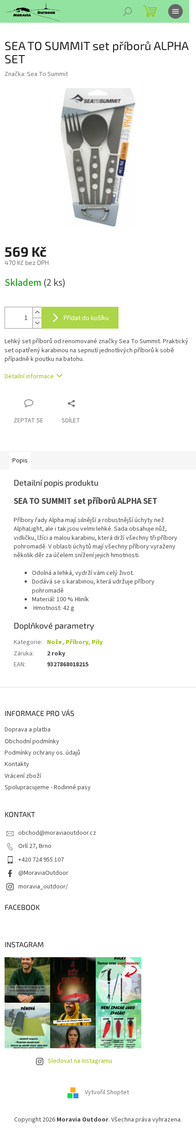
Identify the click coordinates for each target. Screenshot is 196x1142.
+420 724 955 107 (41, 859)
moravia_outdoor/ (43, 886)
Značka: (36, 74)
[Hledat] (128, 11)
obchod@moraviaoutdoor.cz (57, 832)
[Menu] (175, 11)
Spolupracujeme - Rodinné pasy (48, 787)
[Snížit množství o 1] (36, 323)
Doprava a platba (28, 729)
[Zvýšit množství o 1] (36, 312)
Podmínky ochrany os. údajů (42, 752)
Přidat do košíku (86, 317)
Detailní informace (29, 376)
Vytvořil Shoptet (107, 1092)
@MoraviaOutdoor (43, 873)
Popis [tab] (20, 460)
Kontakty (17, 764)
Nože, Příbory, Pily (75, 642)
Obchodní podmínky (32, 741)
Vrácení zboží (23, 776)
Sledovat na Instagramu (80, 1061)
